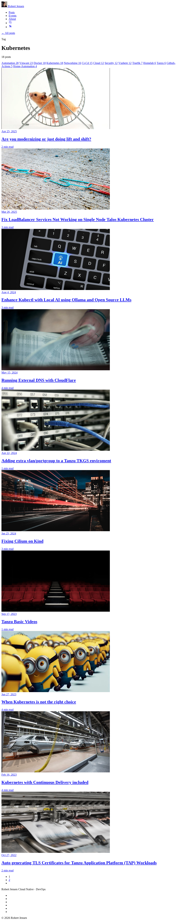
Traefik (137, 63)
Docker (40, 63)
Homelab (149, 63)
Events (12, 15)
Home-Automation (25, 66)
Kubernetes (54, 63)
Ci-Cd (87, 63)
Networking (72, 63)
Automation (10, 63)
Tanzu (161, 63)
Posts (12, 12)
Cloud (98, 63)
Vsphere (125, 63)
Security (111, 63)
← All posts (8, 33)
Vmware (26, 63)
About (12, 18)
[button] (10, 22)
